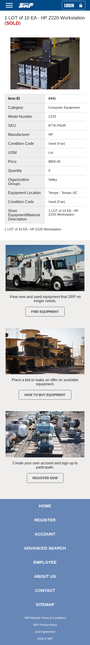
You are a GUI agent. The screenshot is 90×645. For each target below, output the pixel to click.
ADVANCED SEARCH (45, 548)
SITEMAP (45, 604)
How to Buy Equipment (45, 395)
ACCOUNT (45, 534)
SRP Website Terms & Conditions (45, 618)
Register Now (45, 478)
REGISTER (45, 520)
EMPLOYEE (45, 562)
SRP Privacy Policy (45, 625)
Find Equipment (45, 311)
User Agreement (45, 631)
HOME (45, 506)
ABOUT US (45, 576)
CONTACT (45, 590)
